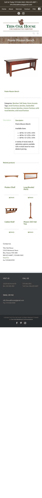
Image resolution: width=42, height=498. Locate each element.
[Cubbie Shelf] (11, 210)
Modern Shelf (10, 187)
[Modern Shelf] (11, 176)
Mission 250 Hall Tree (30, 223)
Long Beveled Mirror (29, 188)
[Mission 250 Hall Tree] (30, 210)
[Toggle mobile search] (34, 33)
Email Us (6, 258)
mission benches (17, 108)
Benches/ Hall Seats (20, 103)
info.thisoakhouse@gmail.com (21, 5)
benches (22, 106)
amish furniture (14, 106)
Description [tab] (7, 120)
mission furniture (29, 108)
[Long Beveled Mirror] (30, 176)
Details (12, 197)
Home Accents (32, 103)
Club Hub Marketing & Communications (22, 319)
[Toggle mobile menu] (38, 33)
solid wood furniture (22, 110)
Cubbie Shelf (9, 222)
